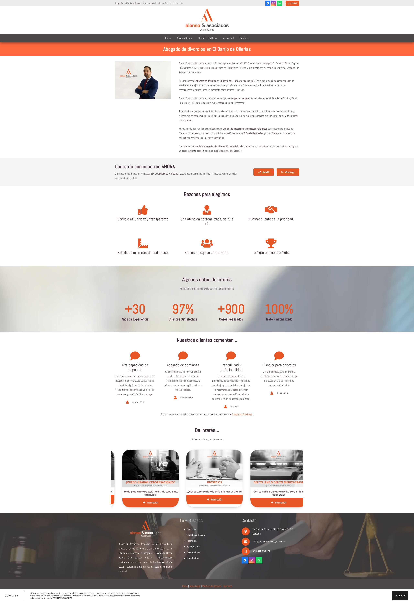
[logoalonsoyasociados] (207, 20)
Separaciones (193, 546)
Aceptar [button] (400, 595)
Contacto (227, 586)
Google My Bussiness (242, 414)
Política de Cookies (211, 586)
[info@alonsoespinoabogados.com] (247, 542)
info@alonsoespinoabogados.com (269, 541)
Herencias (191, 540)
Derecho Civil (193, 558)
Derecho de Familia (196, 535)
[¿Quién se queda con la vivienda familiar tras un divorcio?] (157, 468)
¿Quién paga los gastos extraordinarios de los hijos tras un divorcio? (285, 493)
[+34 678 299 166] (247, 551)
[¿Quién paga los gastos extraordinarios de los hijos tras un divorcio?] (285, 468)
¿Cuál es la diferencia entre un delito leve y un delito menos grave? (221, 493)
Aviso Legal (195, 586)
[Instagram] (273, 3)
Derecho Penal (194, 552)
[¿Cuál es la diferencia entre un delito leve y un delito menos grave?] (221, 468)
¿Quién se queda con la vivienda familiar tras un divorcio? (157, 491)
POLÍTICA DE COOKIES (62, 598)
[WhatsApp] (279, 3)
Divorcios (191, 529)
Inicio (185, 586)
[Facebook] (267, 3)
